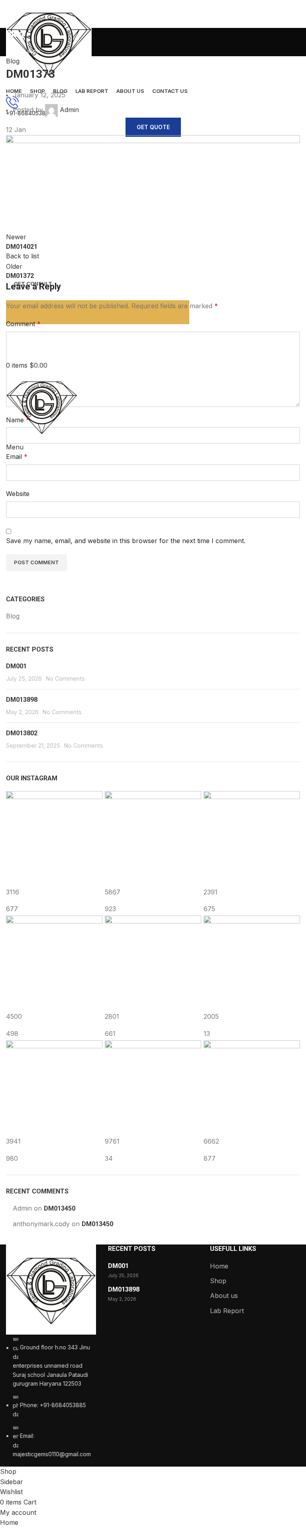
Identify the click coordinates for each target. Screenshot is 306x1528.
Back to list (22, 256)
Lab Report (227, 1311)
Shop (218, 1281)
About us (224, 1296)
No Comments (65, 678)
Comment (23, 324)
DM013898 (21, 699)
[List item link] (51, 1397)
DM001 (16, 666)
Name (17, 420)
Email (16, 457)
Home (219, 1266)
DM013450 (59, 1208)
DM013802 (21, 733)
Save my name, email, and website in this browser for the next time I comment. (125, 541)
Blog (13, 61)
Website (17, 494)
